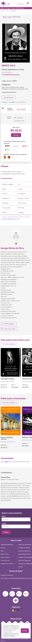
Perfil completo (9, 324)
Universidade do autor (24, 554)
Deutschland (19, 8)
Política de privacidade (24, 544)
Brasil (2, 8)
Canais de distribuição (24, 560)
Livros (9, 17)
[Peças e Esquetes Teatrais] (11, 421)
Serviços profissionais (24, 551)
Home (4, 17)
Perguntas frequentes (7, 575)
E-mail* (4, 523)
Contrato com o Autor (7, 563)
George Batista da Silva (11, 74)
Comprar (16, 135)
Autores (3, 548)
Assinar (6, 532)
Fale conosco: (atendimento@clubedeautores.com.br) (16, 578)
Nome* (4, 516)
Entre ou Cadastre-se (22, 4)
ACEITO (25, 630)
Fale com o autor (10, 329)
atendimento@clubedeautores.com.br (11, 219)
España (13, 8)
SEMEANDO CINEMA (7, 379)
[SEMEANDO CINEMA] (11, 362)
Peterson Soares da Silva (8, 442)
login (6, 461)
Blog (2, 551)
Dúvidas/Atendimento (7, 544)
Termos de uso (5, 560)
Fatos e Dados (5, 557)
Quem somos (5, 554)
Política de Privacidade (9, 636)
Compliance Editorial (24, 548)
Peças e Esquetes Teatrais (7, 438)
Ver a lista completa (8, 344)
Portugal (7, 8)
